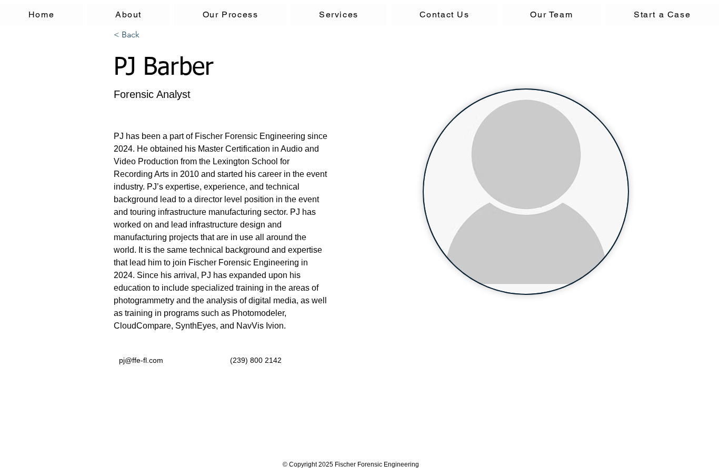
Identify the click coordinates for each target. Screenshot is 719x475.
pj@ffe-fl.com (141, 360)
